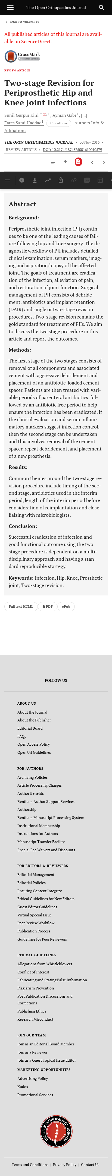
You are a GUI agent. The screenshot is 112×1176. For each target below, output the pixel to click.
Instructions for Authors (37, 833)
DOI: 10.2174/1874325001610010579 (72, 149)
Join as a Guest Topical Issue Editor (46, 1060)
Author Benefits (30, 793)
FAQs (21, 736)
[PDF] (78, 161)
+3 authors (59, 123)
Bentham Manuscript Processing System (50, 817)
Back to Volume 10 (24, 22)
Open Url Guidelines (34, 752)
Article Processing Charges (39, 785)
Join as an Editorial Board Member (45, 1043)
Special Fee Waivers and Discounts (46, 849)
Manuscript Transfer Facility (41, 841)
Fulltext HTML (21, 606)
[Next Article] (104, 162)
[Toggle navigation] (10, 7)
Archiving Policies (32, 777)
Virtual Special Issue (34, 915)
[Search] (101, 7)
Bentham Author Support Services (45, 801)
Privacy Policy (64, 1164)
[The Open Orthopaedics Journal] (56, 1131)
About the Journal (32, 712)
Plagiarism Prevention (35, 988)
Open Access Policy (33, 744)
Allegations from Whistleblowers (44, 963)
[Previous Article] (92, 162)
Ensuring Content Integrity (39, 890)
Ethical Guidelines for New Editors (45, 898)
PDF (49, 606)
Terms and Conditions (30, 1164)
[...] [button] (84, 115)
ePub (66, 606)
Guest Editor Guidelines (37, 906)
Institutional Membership (38, 825)
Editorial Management (35, 874)
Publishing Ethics (31, 1011)
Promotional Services (35, 1094)
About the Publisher (34, 720)
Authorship (26, 809)
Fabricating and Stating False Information (52, 979)
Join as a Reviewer (32, 1052)
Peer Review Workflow (35, 922)
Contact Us (90, 1164)
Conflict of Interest (33, 972)
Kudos (22, 1086)
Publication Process (33, 931)
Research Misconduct (35, 1019)
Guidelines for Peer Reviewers (42, 939)
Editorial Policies (31, 882)
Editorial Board (30, 728)
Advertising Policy (32, 1078)
